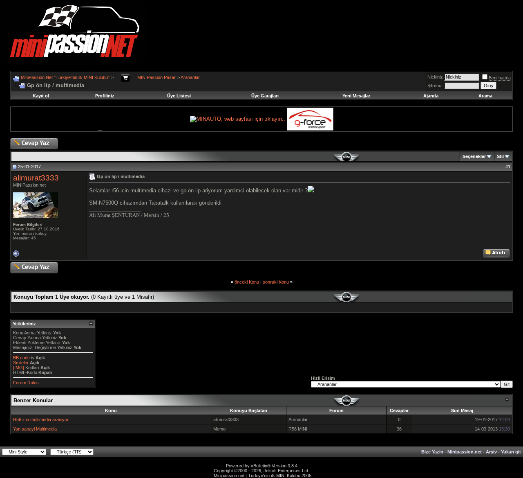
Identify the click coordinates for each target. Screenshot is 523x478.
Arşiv (491, 451)
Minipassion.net (464, 451)
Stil (500, 156)
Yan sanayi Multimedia (35, 428)
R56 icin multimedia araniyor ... (43, 419)
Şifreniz (434, 85)
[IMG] (18, 367)
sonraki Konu (276, 282)
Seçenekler (474, 156)
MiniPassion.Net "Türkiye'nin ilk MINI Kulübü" (65, 77)
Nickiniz (435, 76)
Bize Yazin (432, 451)
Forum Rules (26, 382)
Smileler (21, 362)
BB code (21, 357)
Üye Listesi (179, 95)
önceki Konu (247, 282)
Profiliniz (104, 95)
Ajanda (430, 95)
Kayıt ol (41, 95)
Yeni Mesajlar (356, 95)
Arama (485, 95)
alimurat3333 (36, 178)
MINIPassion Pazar (156, 77)
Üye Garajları (265, 95)
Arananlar (190, 77)
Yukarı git (511, 451)
